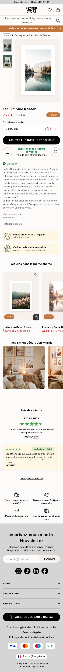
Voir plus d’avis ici (31, 478)
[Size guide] (7, 151)
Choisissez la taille (13, 122)
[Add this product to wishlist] (55, 151)
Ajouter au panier (31, 140)
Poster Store (39, 663)
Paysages (20, 35)
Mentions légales (31, 632)
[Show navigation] (5, 10)
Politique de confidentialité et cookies (31, 637)
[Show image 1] (7, 45)
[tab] (50, 9)
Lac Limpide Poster (39, 35)
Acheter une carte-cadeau (34, 617)
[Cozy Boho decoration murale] (24, 367)
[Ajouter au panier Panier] (36, 317)
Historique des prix (13, 223)
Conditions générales (19, 627)
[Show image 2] (7, 61)
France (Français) (32, 656)
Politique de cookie (45, 627)
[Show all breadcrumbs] (6, 35)
